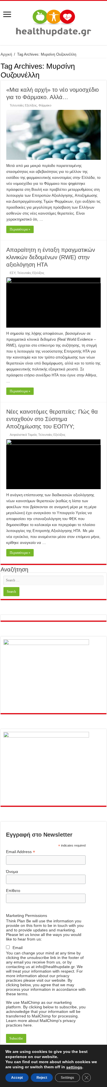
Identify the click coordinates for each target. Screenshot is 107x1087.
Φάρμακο (45, 105)
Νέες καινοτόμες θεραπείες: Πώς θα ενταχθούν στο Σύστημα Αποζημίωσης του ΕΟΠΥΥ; (52, 419)
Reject (42, 1078)
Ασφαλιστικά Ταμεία (23, 434)
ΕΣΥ (12, 273)
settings (74, 1067)
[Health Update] (53, 22)
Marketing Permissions (26, 915)
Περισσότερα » (20, 229)
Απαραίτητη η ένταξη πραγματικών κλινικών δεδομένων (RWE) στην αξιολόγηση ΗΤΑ (50, 257)
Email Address (20, 851)
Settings (67, 1078)
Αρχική (6, 54)
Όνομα (12, 871)
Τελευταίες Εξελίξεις (23, 105)
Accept (17, 1078)
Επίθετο (13, 890)
